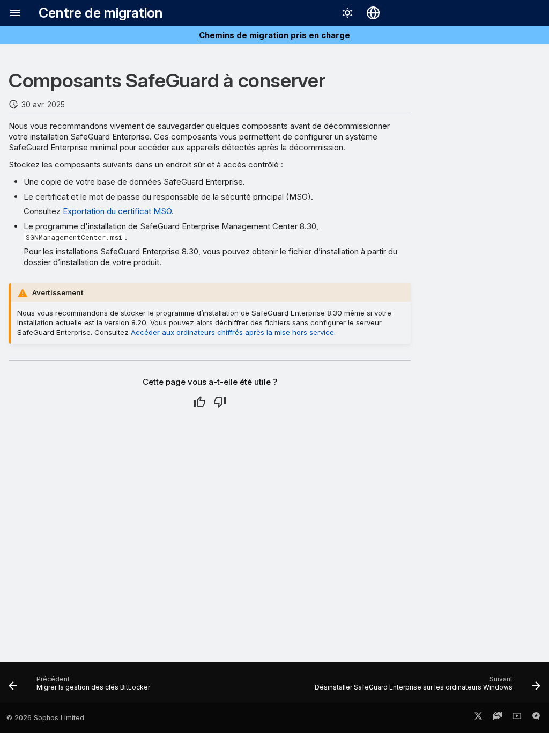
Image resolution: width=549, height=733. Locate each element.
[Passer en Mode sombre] (347, 13)
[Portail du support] (497, 718)
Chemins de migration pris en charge (274, 35)
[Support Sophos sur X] (478, 718)
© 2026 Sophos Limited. (46, 718)
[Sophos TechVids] (516, 718)
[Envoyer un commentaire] (536, 718)
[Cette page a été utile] (199, 401)
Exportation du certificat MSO (117, 211)
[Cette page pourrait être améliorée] (220, 401)
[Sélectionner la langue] (373, 13)
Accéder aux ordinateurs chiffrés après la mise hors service (232, 332)
